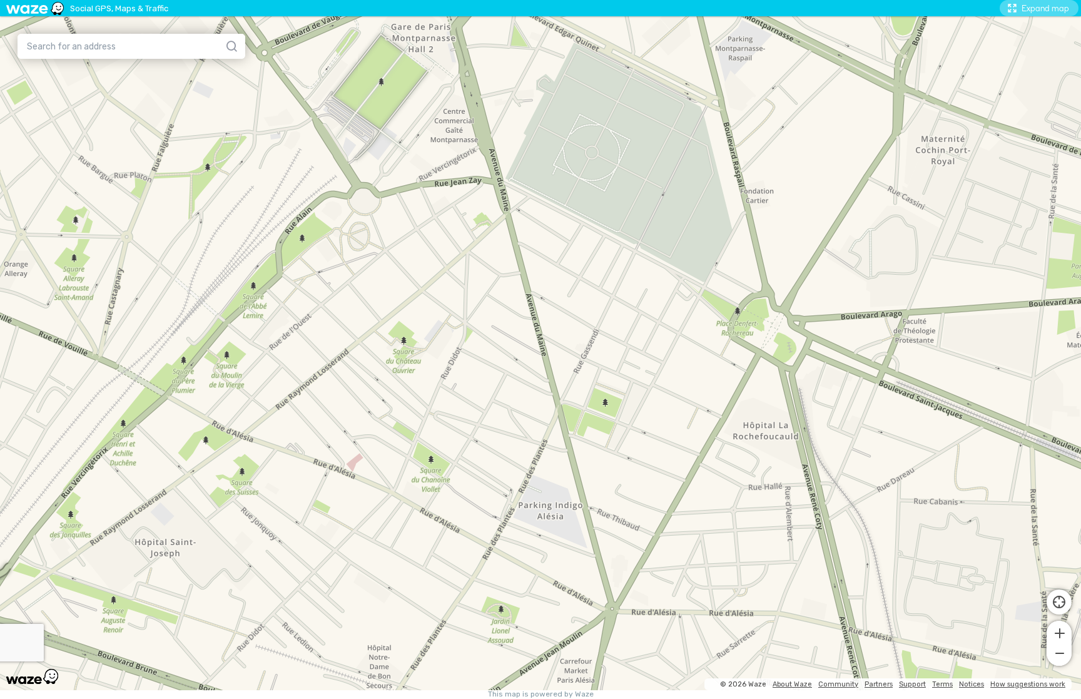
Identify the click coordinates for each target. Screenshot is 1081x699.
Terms (942, 684)
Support (912, 684)
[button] (1059, 632)
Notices (971, 684)
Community (838, 684)
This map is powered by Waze (541, 694)
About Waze (792, 684)
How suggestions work (1027, 684)
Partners (879, 684)
